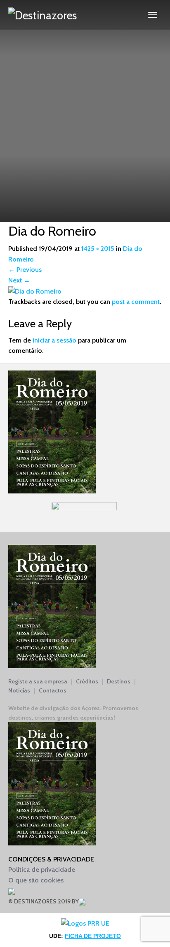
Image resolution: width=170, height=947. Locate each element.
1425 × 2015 (97, 248)
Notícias (19, 690)
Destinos (118, 681)
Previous (25, 269)
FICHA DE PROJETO (93, 936)
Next (19, 280)
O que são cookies (36, 880)
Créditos (87, 681)
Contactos (52, 690)
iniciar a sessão (54, 340)
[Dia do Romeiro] (34, 291)
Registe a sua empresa (37, 681)
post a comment (136, 302)
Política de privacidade (41, 869)
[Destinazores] (42, 15)
